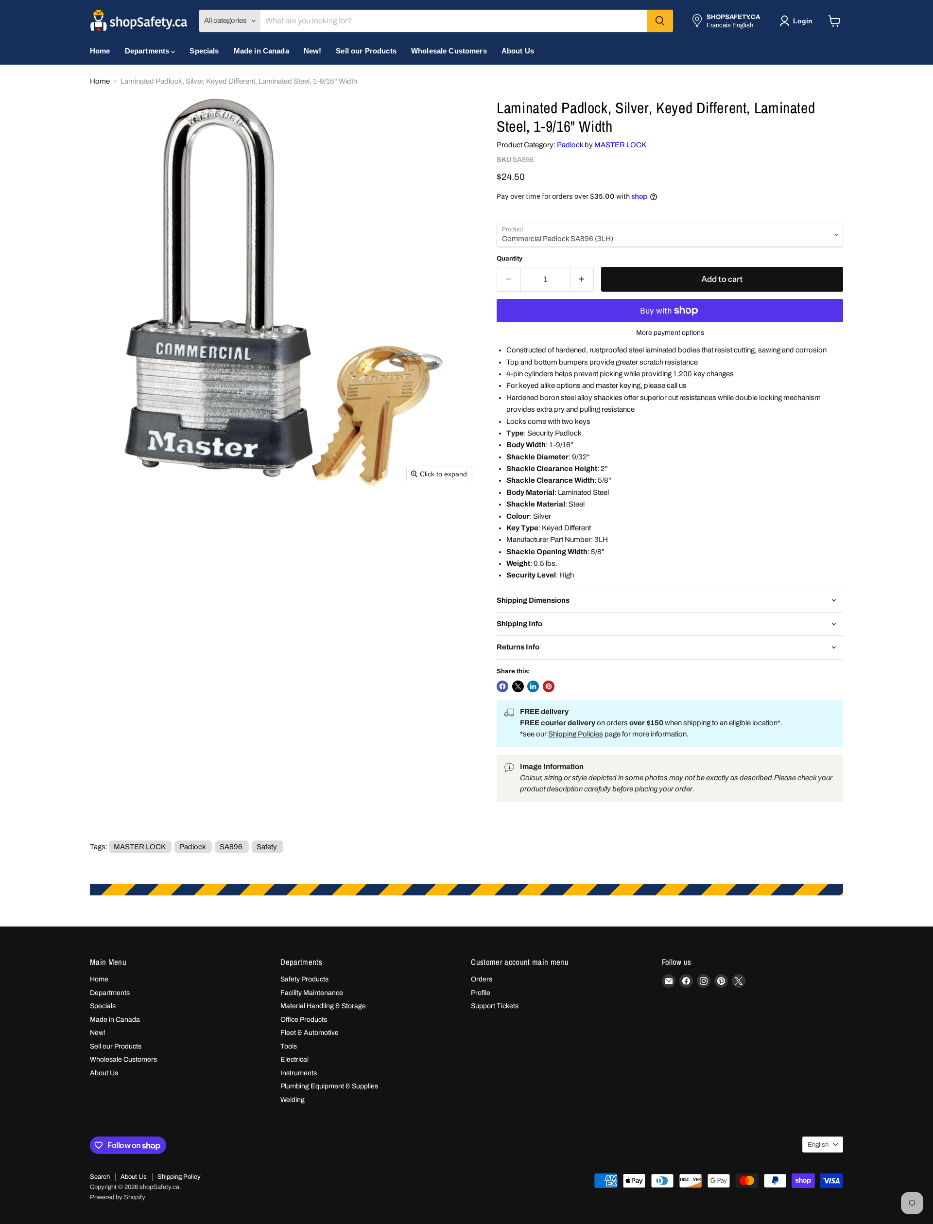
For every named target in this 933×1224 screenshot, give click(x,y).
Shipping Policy (179, 1176)
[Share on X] (518, 686)
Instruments (298, 1073)
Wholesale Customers (449, 51)
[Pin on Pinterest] (548, 686)
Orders (481, 979)
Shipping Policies (575, 734)
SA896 (231, 847)
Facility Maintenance (311, 993)
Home (100, 51)
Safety (267, 847)
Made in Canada (261, 51)
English (742, 25)
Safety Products (304, 979)
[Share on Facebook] (502, 686)
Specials (204, 51)
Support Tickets (494, 1006)
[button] (797, 21)
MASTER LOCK (620, 145)
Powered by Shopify (117, 1197)
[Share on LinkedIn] (533, 686)
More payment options (670, 332)
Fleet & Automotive (309, 1032)
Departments (148, 51)
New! (313, 51)
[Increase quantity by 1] (582, 279)
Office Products (303, 1019)
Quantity (509, 258)
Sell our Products (366, 51)
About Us (517, 51)
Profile (480, 993)
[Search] (660, 21)
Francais (719, 25)
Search (100, 1176)
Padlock (570, 145)
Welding (292, 1099)
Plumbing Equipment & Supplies (329, 1086)
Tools (288, 1046)
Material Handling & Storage (323, 1006)
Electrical (294, 1059)
